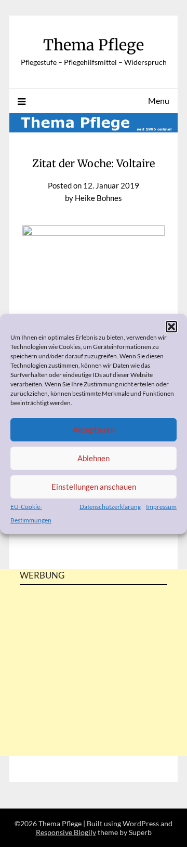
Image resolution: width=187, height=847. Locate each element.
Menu (158, 100)
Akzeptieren (94, 429)
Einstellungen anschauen (93, 486)
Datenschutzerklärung (110, 506)
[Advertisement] (93, 688)
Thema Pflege (93, 45)
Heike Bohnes (98, 198)
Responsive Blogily (66, 832)
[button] (171, 326)
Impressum (161, 506)
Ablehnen (93, 458)
